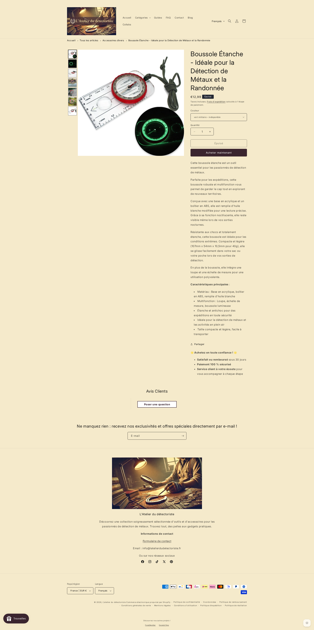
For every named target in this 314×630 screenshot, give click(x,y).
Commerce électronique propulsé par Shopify (148, 602)
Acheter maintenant (219, 152)
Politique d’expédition (211, 605)
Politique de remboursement (233, 602)
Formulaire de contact (157, 541)
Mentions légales (162, 605)
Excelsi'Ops (164, 625)
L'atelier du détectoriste (114, 602)
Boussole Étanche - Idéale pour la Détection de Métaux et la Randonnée (169, 40)
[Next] (179, 102)
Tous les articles (89, 40)
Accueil (71, 40)
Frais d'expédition (216, 101)
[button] (142, 17)
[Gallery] (125, 103)
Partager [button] (199, 344)
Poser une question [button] (157, 404)
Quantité (195, 125)
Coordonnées (209, 602)
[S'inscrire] (182, 436)
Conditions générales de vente (136, 605)
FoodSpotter (150, 625)
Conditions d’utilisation (185, 605)
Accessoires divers (113, 40)
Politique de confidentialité (187, 602)
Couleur (195, 110)
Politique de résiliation (236, 605)
